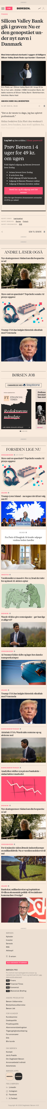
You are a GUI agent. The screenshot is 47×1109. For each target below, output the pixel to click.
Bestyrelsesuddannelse (15, 1005)
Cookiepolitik (11, 1020)
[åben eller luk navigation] (3, 8)
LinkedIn (12, 1087)
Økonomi (5, 613)
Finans (4, 14)
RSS (7, 947)
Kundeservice (11, 1017)
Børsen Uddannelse (14, 1001)
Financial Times (15, 984)
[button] (44, 8)
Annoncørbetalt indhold (15, 1062)
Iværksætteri (18, 218)
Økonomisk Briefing (16, 991)
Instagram (13, 1091)
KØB (9, 8)
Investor (5, 575)
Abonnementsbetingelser (16, 1027)
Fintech (25, 221)
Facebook (12, 1094)
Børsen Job (10, 1008)
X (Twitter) (12, 1098)
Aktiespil (9, 950)
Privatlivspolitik (12, 1024)
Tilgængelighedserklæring (16, 1031)
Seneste (9, 943)
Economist (13, 987)
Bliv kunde (10, 1041)
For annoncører (12, 1034)
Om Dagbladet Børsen (15, 1059)
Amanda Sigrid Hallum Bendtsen (15, 101)
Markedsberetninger (10, 729)
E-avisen (12, 956)
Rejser (22, 532)
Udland (4, 493)
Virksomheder (7, 455)
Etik (7, 1038)
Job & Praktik (11, 1055)
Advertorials (11, 1066)
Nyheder (9, 936)
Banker (18, 221)
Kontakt (9, 1052)
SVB (20, 224)
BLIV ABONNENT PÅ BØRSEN (17, 963)
